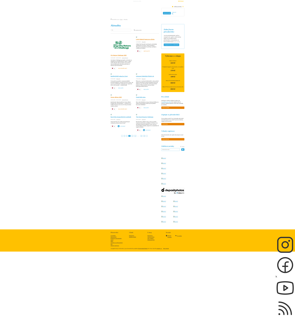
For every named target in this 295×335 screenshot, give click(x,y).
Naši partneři (113, 237)
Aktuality (144, 42)
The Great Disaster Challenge (144, 117)
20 (141, 136)
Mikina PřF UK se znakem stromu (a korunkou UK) (173, 86)
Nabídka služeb (132, 237)
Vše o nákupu (150, 238)
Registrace (175, 1)
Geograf (118, 119)
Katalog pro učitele (137, 1)
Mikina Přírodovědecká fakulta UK (173, 80)
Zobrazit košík (167, 13)
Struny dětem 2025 (116, 97)
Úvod (121, 19)
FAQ (111, 244)
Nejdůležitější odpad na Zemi (119, 76)
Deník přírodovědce (173, 74)
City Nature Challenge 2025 (119, 55)
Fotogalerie (158, 13)
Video (147, 13)
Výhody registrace (115, 245)
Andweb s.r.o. (159, 248)
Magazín (138, 13)
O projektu (113, 235)
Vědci (112, 241)
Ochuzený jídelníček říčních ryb (145, 76)
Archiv (183, 146)
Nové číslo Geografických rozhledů (121, 117)
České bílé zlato (141, 97)
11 (132, 136)
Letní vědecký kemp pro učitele (145, 39)
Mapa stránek (166, 248)
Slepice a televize (172, 60)
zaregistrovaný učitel (166, 102)
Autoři (112, 240)
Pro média (168, 1)
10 (129, 136)
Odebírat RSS (138, 30)
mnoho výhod (177, 41)
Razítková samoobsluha (160, 1)
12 (135, 136)
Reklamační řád (151, 240)
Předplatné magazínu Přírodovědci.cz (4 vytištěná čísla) (172, 67)
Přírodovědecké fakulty (143, 248)
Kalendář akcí (125, 13)
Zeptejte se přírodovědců (148, 1)
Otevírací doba (151, 237)
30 (144, 136)
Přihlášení (182, 1)
